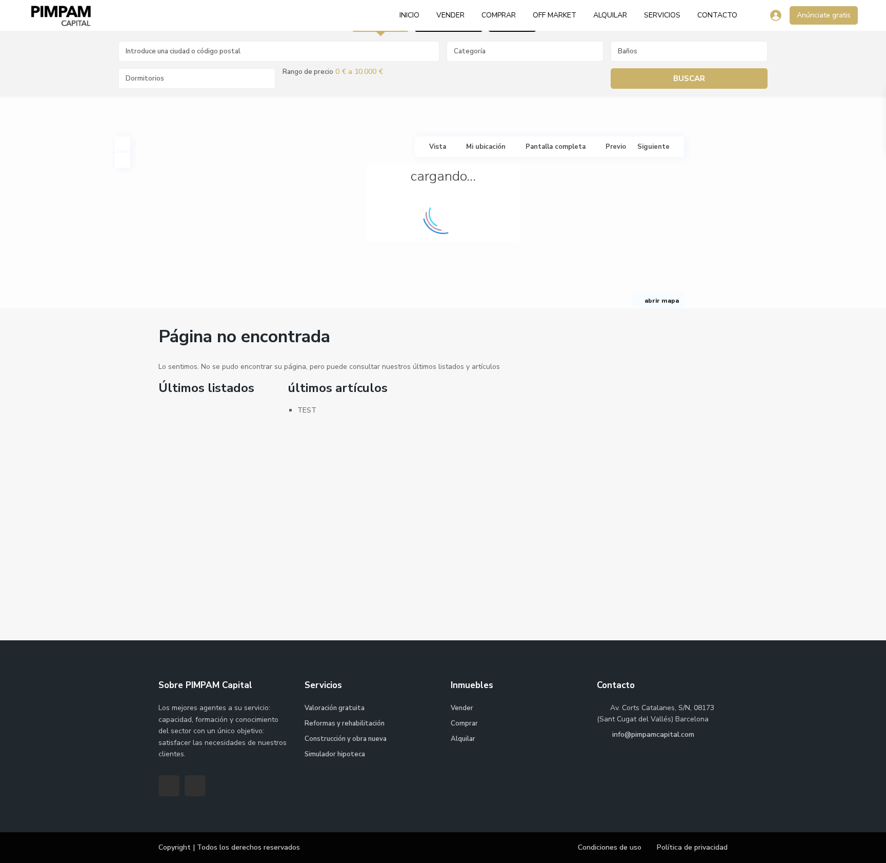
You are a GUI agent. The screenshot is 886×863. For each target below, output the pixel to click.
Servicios (662, 15)
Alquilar (610, 15)
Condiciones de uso (609, 847)
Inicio (409, 15)
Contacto (717, 15)
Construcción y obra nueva (346, 738)
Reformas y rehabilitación (345, 723)
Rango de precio (308, 71)
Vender (450, 15)
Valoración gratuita (335, 708)
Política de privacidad (692, 847)
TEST (306, 410)
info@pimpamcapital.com (652, 734)
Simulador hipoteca (335, 754)
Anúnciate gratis (824, 15)
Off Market (554, 15)
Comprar (498, 15)
